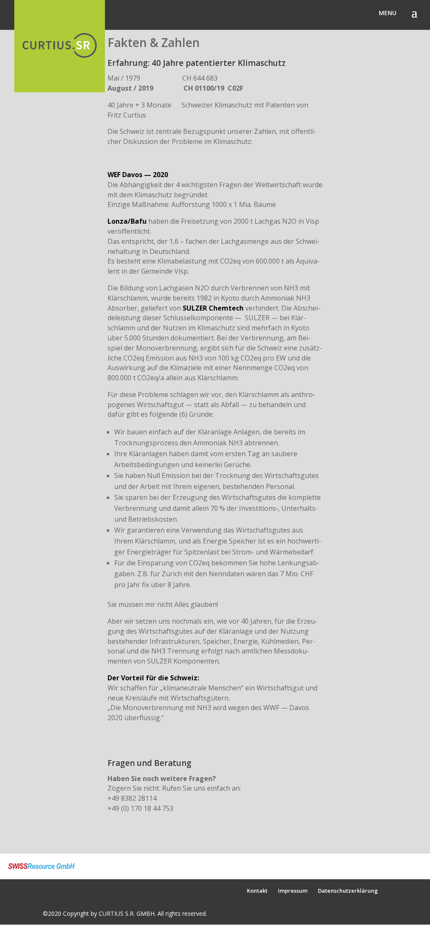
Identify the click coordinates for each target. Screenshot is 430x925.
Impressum (292, 890)
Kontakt (257, 890)
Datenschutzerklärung (348, 890)
